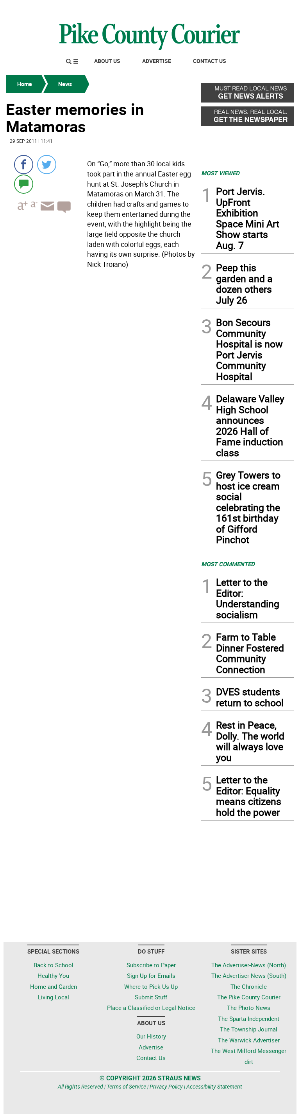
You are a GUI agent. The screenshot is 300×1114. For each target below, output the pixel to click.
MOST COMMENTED (228, 564)
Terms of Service (126, 1086)
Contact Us (209, 61)
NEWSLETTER (231, 9)
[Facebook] (23, 164)
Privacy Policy (166, 1086)
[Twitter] (46, 164)
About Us (107, 61)
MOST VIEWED (220, 173)
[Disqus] (101, 379)
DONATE (275, 9)
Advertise (156, 61)
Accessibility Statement (214, 1086)
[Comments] (23, 183)
